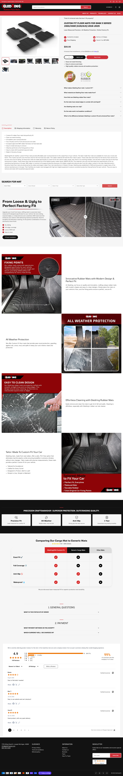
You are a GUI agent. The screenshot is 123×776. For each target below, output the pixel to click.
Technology (102, 13)
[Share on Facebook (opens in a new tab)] (13, 685)
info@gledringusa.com (8, 746)
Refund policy (36, 752)
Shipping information (23, 128)
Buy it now (97, 57)
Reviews (64, 752)
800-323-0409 (6, 748)
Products (93, 13)
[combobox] (61, 7)
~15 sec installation (10, 237)
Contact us (112, 13)
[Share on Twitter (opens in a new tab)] (16, 685)
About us (85, 13)
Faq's (63, 754)
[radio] (61, 653)
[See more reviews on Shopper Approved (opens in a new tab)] (19, 685)
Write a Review (50, 666)
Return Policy (50, 128)
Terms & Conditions (38, 750)
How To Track (66, 756)
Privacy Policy (36, 747)
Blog (118, 13)
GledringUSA (118, 773)
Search (86, 7)
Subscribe (115, 755)
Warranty (38, 128)
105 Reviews (18, 660)
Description (8, 128)
